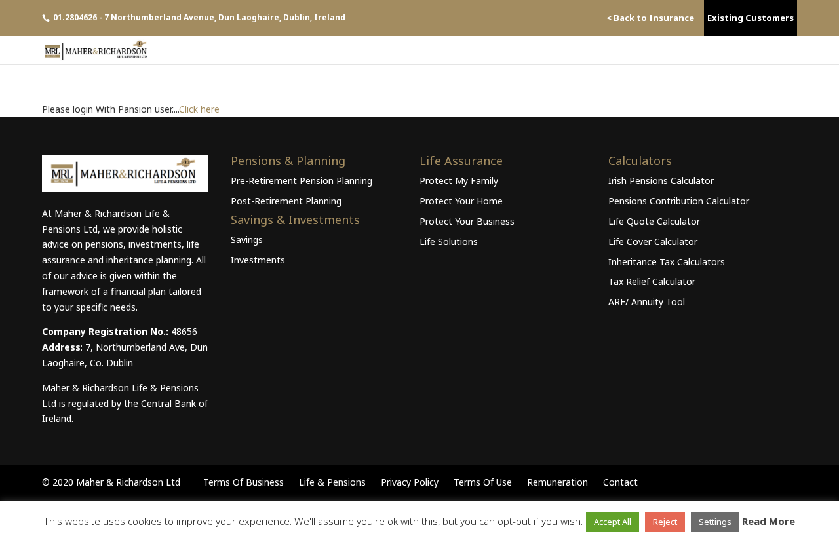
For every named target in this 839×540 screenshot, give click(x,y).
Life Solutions (449, 241)
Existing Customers (750, 18)
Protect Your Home (461, 201)
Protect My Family (459, 180)
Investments (258, 260)
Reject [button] (665, 522)
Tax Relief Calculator (651, 281)
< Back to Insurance (650, 18)
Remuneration (557, 482)
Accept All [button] (612, 522)
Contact (620, 482)
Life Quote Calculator (654, 221)
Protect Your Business (467, 221)
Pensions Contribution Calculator (678, 201)
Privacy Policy (410, 482)
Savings (247, 239)
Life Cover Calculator (652, 241)
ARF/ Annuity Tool (646, 302)
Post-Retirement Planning (286, 201)
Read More (768, 521)
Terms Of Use (483, 482)
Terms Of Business (243, 482)
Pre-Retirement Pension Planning (301, 180)
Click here (199, 109)
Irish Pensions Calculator (661, 180)
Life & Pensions (332, 482)
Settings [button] (715, 522)
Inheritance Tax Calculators (666, 262)
